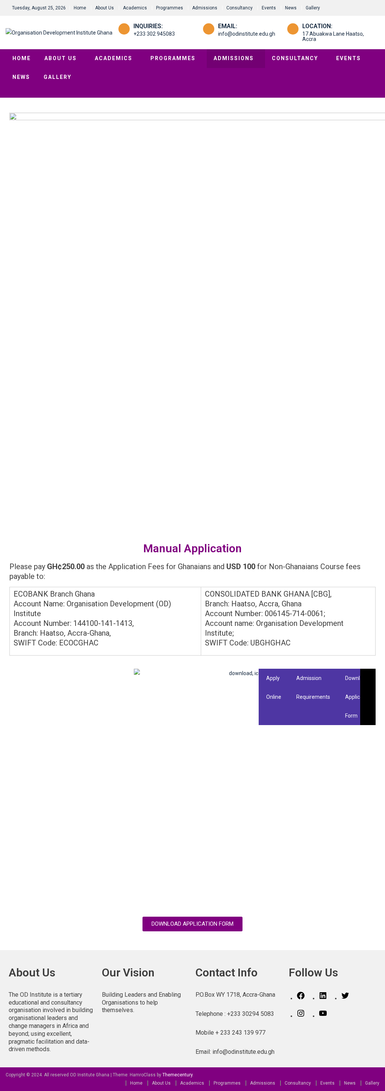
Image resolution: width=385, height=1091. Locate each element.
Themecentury (177, 1074)
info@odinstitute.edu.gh (246, 34)
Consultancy (239, 8)
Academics (135, 8)
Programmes (169, 8)
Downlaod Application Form (358, 697)
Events (269, 8)
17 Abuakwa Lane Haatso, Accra (333, 36)
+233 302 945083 (154, 34)
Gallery (313, 8)
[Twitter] (345, 998)
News (291, 8)
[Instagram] (300, 1016)
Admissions (204, 8)
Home (80, 8)
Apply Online (273, 687)
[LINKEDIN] (322, 998)
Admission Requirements (313, 687)
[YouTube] (322, 1016)
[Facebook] (300, 998)
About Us (104, 8)
